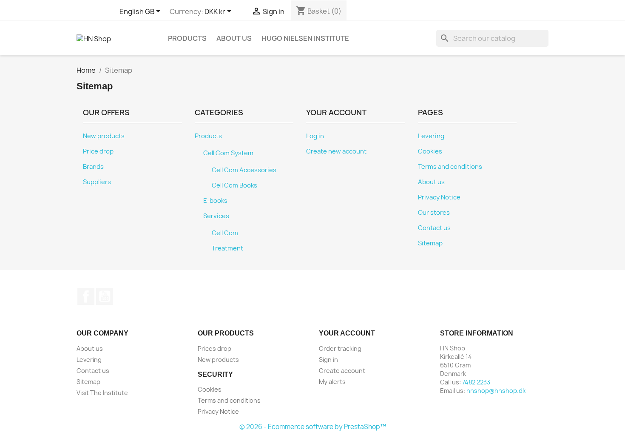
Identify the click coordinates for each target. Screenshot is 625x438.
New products (104, 136)
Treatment (227, 248)
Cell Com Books (234, 185)
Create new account (336, 151)
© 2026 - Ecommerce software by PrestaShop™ (312, 426)
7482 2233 (476, 382)
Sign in (328, 360)
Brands (93, 166)
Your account (347, 333)
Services (216, 216)
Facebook (85, 296)
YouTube (104, 296)
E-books (215, 200)
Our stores (434, 212)
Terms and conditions (450, 166)
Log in (315, 136)
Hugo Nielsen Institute (305, 38)
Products (187, 38)
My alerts (332, 382)
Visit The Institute (102, 393)
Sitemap (430, 243)
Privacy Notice (439, 197)
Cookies (430, 151)
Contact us (434, 228)
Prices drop (214, 348)
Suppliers (97, 182)
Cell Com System (228, 153)
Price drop (98, 151)
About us (234, 38)
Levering (431, 136)
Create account (342, 371)
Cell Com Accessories (244, 170)
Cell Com (225, 233)
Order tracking (340, 348)
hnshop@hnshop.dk (496, 391)
